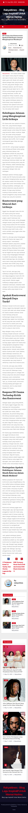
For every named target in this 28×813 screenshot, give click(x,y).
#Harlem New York (17, 47)
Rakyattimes (6, 73)
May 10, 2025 (9, 774)
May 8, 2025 (15, 616)
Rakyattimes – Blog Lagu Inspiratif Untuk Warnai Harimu (14, 13)
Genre (6, 713)
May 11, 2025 (8, 741)
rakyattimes (13, 43)
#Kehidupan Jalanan (13, 49)
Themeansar (14, 806)
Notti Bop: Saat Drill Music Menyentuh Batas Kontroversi (18, 627)
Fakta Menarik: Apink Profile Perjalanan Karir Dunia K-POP (12, 671)
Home (14, 809)
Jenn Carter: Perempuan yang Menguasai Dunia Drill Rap (12, 737)
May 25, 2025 (9, 674)
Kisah (4, 33)
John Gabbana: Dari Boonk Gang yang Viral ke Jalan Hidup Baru (13, 704)
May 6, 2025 (15, 628)
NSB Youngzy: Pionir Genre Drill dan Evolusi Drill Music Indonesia (19, 565)
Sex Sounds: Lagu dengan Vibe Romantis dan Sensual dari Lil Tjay (12, 772)
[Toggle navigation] (25, 26)
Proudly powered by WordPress (9, 804)
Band (6, 646)
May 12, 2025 (16, 604)
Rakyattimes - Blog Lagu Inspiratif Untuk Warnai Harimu (14, 791)
